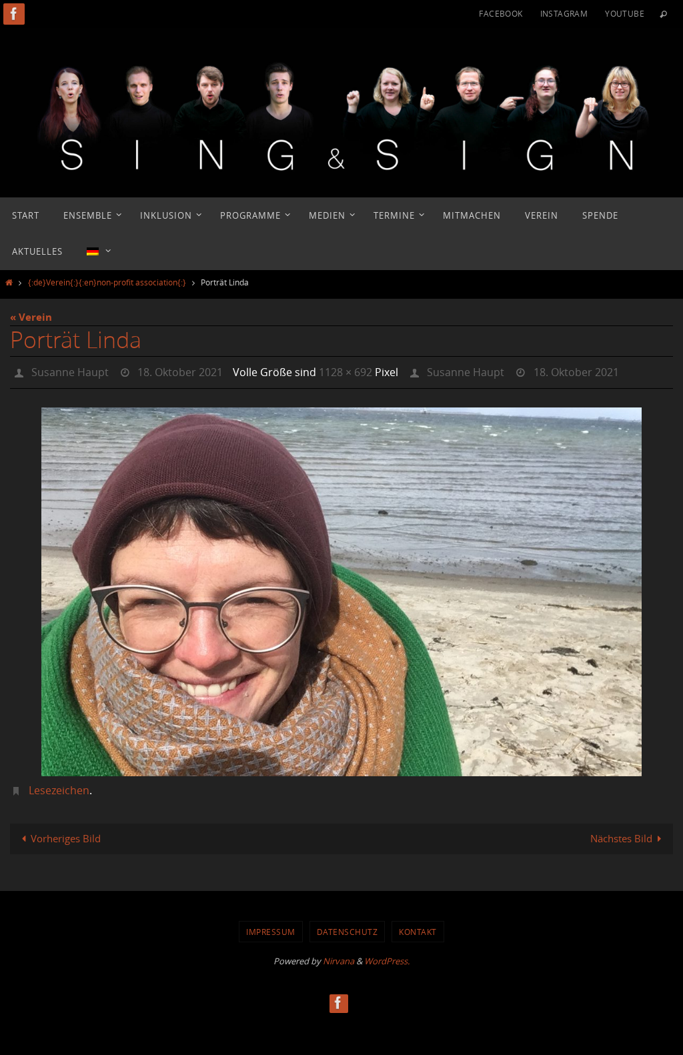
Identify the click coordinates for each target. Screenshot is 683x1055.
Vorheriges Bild (66, 835)
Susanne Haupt (70, 370)
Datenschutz (347, 927)
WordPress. (387, 958)
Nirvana (338, 958)
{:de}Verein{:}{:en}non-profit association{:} (107, 282)
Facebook (500, 13)
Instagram (564, 13)
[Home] (9, 282)
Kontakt (418, 927)
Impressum (270, 927)
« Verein (31, 317)
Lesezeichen (59, 787)
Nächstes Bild (621, 835)
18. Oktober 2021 (180, 370)
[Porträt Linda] (341, 588)
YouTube (624, 13)
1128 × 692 (345, 370)
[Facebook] (14, 13)
